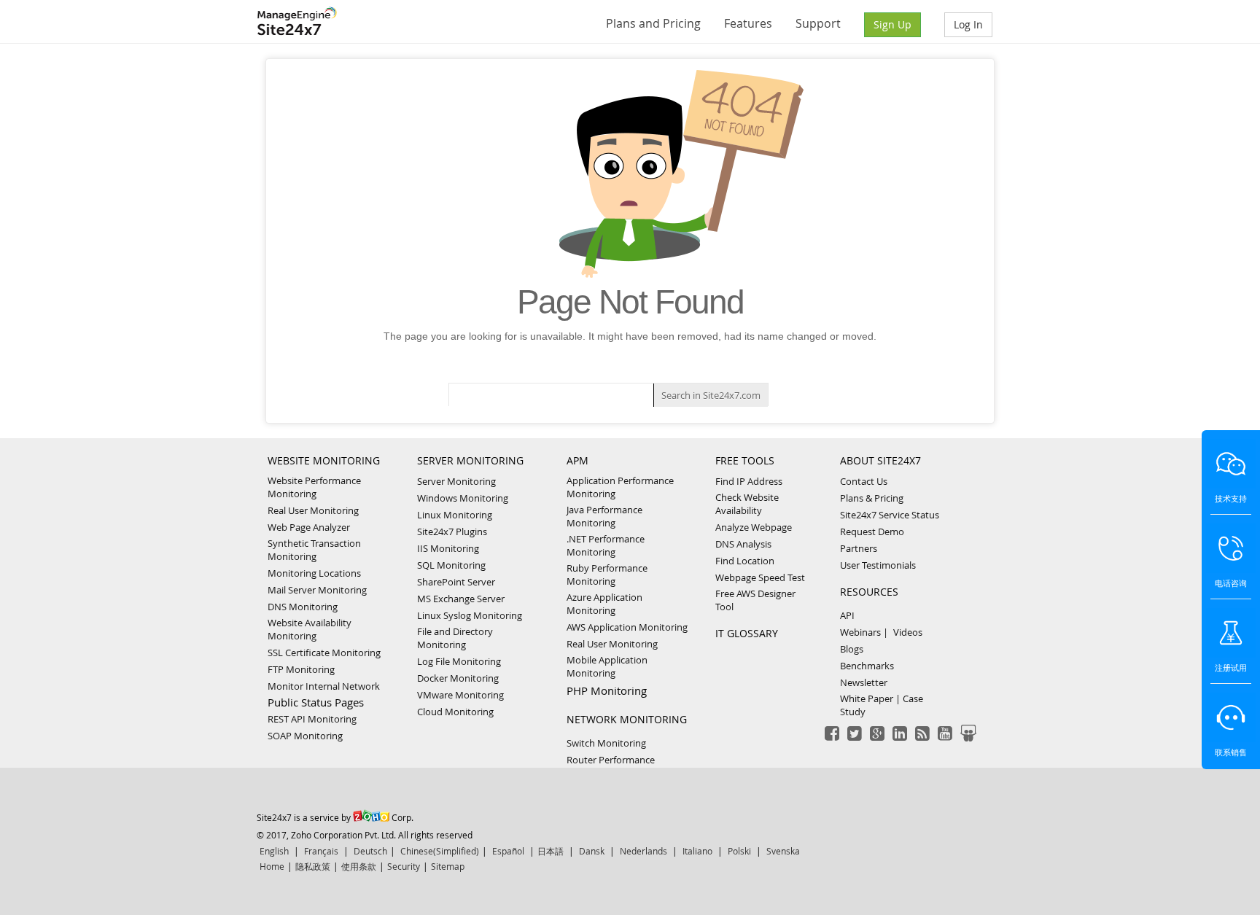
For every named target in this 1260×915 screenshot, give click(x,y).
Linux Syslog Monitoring (469, 615)
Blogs (851, 648)
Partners (858, 548)
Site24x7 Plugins (452, 531)
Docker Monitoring (458, 678)
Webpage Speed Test (760, 577)
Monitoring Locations (314, 573)
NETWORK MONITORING (627, 719)
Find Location (744, 560)
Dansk (591, 851)
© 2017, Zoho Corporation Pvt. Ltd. (326, 835)
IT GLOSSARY (746, 633)
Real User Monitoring (313, 510)
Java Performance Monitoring (604, 516)
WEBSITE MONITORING (324, 460)
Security (403, 866)
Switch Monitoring (606, 742)
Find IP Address (748, 481)
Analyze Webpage (753, 527)
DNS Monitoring (303, 606)
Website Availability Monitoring (309, 629)
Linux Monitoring (454, 514)
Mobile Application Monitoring (607, 666)
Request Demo (872, 531)
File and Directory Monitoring (455, 638)
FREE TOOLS (744, 460)
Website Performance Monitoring (314, 487)
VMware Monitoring (460, 694)
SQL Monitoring (451, 565)
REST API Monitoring (312, 718)
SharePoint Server (456, 581)
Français (321, 851)
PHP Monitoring (607, 690)
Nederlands (643, 851)
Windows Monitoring (462, 498)
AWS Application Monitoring (627, 627)
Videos (907, 632)
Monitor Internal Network (324, 686)
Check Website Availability (747, 504)
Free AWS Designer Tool (755, 600)
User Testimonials (878, 565)
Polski (739, 851)
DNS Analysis (743, 543)
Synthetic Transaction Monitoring (314, 550)
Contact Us (863, 481)
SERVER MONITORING (470, 460)
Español (508, 851)
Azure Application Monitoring (604, 604)
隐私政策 (312, 866)
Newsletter (863, 682)
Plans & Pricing (871, 498)
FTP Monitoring (301, 669)
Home (272, 866)
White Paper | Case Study (881, 705)
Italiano (697, 851)
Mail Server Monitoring (317, 589)
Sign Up (892, 24)
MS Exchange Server (461, 598)
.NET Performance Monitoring (606, 545)
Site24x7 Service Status (889, 514)
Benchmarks (867, 665)
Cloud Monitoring (455, 711)
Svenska (783, 851)
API (847, 615)
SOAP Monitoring (305, 735)
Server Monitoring (456, 481)
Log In (968, 24)
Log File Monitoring (459, 661)
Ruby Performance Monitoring (607, 574)
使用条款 (358, 866)
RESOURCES (869, 592)
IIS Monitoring (448, 548)
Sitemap (447, 866)
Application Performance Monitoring (620, 487)
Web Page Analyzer (309, 527)
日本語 (550, 851)
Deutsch (370, 851)
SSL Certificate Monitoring (324, 652)
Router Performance (611, 759)
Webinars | (864, 632)
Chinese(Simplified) (439, 851)
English (274, 851)
